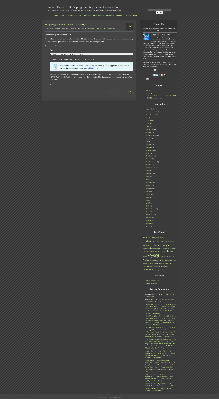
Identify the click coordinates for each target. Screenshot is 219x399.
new (162, 256)
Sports (148, 200)
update (153, 266)
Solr (147, 197)
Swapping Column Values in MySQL (66, 24)
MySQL (103, 28)
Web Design (150, 221)
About (135, 15)
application (155, 237)
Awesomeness (151, 112)
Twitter (148, 218)
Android (77, 15)
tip (170, 263)
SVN (147, 206)
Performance (150, 168)
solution (155, 263)
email (158, 242)
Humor (148, 147)
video (158, 266)
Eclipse (148, 132)
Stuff (148, 203)
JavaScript (149, 156)
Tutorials (69, 15)
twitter (146, 266)
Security (149, 194)
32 (130, 26)
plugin (154, 260)
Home (56, 15)
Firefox (148, 138)
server (150, 263)
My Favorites (150, 162)
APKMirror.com (151, 284)
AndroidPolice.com (153, 280)
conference (149, 241)
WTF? (128, 15)
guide (155, 248)
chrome (161, 237)
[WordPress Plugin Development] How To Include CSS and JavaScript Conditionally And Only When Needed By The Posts (160, 334)
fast (172, 242)
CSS (147, 127)
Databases (110, 15)
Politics (148, 179)
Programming (98, 15)
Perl (147, 171)
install (159, 248)
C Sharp (149, 121)
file (151, 245)
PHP (147, 176)
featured (146, 245)
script (173, 260)
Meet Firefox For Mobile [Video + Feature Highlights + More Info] (160, 355)
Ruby (148, 191)
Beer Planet (150, 115)
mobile (145, 256)
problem (161, 260)
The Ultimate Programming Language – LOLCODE (159, 300)
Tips (62, 15)
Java (147, 153)
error (162, 241)
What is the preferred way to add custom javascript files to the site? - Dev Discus (160, 329)
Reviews (149, 188)
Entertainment (151, 135)
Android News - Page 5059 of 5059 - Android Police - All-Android (158, 375)
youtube (161, 270)
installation (166, 248)
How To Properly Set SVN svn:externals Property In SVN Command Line (159, 369)
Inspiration (150, 150)
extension (168, 242)
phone (149, 260)
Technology (119, 15)
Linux (97, 28)
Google (148, 144)
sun (160, 263)
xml (156, 270)
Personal (149, 173)
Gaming (149, 141)
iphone (151, 251)
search (145, 263)
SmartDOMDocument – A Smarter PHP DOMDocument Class (161, 97)
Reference (94, 68)
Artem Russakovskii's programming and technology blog (83, 7)
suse (163, 263)
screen (168, 260)
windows (164, 266)
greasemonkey (148, 248)
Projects (149, 93)
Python (148, 185)
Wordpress (87, 15)
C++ (147, 123)
